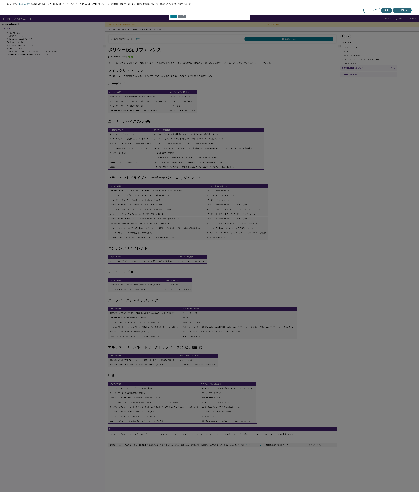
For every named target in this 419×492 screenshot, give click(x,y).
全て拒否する (402, 10)
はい (173, 16)
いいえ (181, 16)
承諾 (386, 10)
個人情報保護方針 (25, 4)
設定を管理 (372, 10)
